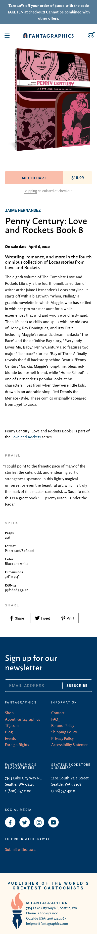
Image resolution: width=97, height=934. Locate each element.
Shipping (30, 190)
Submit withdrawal (21, 849)
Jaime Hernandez (23, 210)
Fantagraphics (49, 902)
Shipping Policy (64, 731)
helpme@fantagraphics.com (47, 923)
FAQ (54, 719)
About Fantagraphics (22, 719)
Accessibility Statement (70, 744)
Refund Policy (62, 725)
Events (10, 738)
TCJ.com (12, 725)
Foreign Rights (17, 744)
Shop (9, 712)
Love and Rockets (26, 436)
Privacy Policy (62, 738)
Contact (57, 712)
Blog (9, 731)
